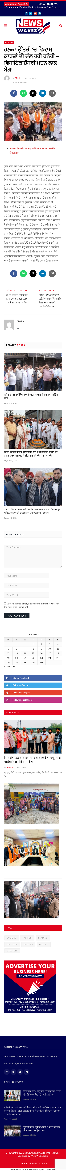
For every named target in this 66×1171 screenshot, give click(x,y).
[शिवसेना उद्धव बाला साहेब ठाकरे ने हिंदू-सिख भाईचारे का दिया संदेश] (33, 737)
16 (41, 653)
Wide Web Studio (39, 1156)
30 (41, 662)
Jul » (13, 666)
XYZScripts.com (49, 1170)
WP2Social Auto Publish (20, 1170)
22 (33, 658)
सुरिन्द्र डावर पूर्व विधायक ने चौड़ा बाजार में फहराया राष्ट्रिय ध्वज (31, 396)
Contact (43, 1163)
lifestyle (12, 951)
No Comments (21, 82)
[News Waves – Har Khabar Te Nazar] (33, 25)
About (24, 1163)
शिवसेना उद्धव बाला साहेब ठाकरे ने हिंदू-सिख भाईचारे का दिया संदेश (32, 760)
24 (49, 658)
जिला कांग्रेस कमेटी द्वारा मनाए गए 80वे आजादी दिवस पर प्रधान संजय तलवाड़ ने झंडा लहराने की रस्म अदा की (31, 454)
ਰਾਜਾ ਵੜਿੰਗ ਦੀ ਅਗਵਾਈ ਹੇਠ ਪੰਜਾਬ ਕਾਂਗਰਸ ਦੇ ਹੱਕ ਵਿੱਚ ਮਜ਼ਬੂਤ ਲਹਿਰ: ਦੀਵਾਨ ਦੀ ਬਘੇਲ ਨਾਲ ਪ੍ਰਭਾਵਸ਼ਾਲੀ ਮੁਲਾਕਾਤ (32, 511)
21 (25, 658)
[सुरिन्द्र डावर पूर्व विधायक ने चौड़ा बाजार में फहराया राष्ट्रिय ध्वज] (33, 372)
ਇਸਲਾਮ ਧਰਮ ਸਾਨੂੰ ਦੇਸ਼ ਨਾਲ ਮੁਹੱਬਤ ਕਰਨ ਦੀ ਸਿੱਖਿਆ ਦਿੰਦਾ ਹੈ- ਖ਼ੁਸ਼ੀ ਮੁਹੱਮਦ (42, 1093)
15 (33, 653)
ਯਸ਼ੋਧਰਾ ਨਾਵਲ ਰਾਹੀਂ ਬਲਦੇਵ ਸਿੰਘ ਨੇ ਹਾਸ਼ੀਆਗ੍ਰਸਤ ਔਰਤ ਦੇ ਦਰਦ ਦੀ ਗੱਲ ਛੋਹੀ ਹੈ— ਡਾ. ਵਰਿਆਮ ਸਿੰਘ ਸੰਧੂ (34, 7)
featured (12, 944)
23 (41, 658)
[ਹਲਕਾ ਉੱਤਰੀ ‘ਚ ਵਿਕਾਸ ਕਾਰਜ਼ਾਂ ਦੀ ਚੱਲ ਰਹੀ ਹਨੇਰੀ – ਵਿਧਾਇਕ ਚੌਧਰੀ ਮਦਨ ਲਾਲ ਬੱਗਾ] (33, 122)
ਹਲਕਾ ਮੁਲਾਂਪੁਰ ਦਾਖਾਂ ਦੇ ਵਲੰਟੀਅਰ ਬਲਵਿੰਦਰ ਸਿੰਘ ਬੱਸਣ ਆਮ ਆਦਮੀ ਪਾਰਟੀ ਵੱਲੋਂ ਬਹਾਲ (50, 301)
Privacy (33, 1163)
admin (18, 78)
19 (8, 658)
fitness (28, 944)
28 (25, 662)
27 (16, 662)
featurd (43, 938)
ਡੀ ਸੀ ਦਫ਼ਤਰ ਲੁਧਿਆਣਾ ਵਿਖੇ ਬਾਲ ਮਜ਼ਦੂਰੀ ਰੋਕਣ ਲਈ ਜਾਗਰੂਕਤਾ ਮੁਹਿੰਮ (16, 299)
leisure (43, 944)
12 (8, 653)
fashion (27, 938)
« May (7, 666)
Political (9, 42)
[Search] (60, 25)
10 (49, 649)
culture (11, 938)
